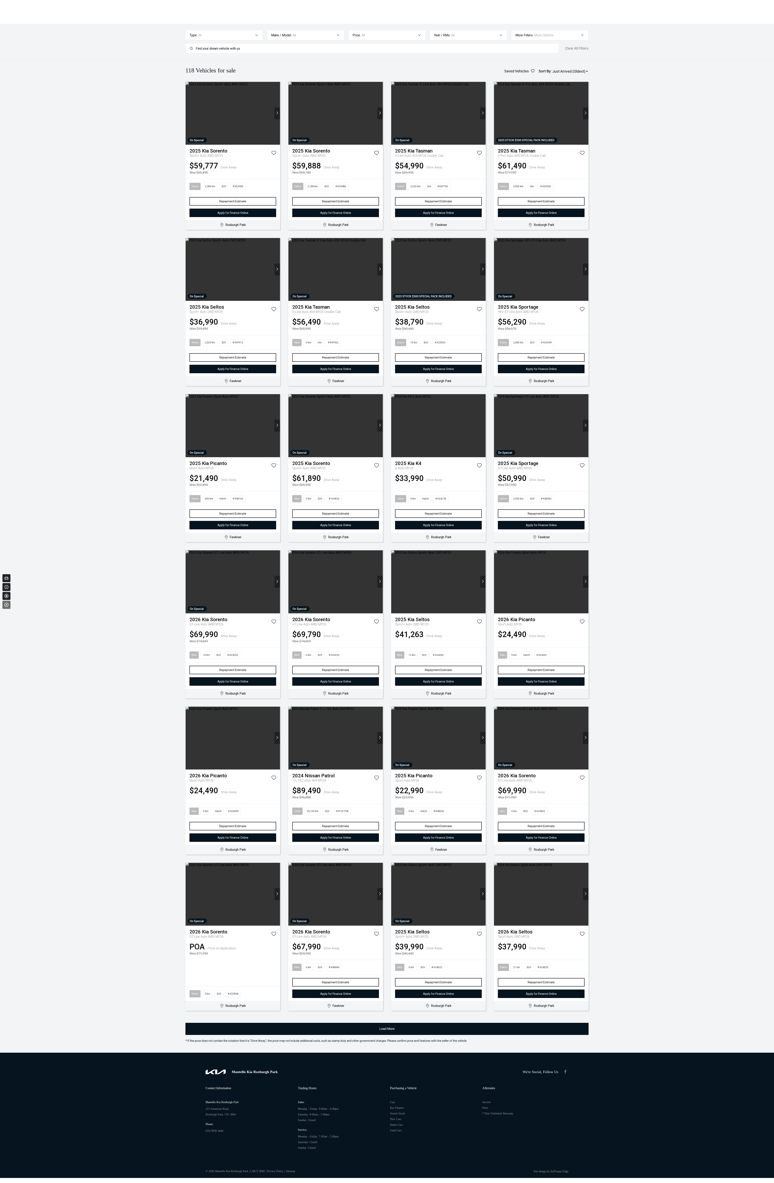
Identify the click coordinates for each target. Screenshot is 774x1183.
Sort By (545, 71)
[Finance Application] (6, 596)
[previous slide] (188, 113)
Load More (387, 1029)
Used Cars (396, 1130)
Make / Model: (281, 35)
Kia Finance (397, 1107)
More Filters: (524, 35)
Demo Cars (396, 1124)
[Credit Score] (6, 587)
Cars (392, 1102)
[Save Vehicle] (273, 154)
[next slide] (277, 113)
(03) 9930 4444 (214, 1130)
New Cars (395, 1119)
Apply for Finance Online (232, 212)
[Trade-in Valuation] (6, 578)
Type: (193, 35)
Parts (485, 1107)
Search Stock (397, 1113)
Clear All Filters (577, 48)
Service (486, 1102)
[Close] (6, 605)
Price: (357, 35)
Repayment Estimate (232, 201)
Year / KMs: (442, 35)
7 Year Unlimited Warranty (497, 1113)
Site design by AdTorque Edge (551, 1171)
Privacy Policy (275, 1171)
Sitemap (290, 1171)
